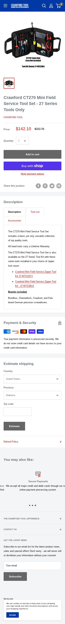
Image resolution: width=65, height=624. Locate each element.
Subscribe (15, 576)
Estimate (14, 426)
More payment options (32, 173)
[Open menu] (5, 5)
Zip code (8, 404)
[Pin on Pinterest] (45, 185)
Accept (12, 615)
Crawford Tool (13, 117)
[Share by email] (58, 185)
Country (8, 371)
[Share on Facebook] (38, 185)
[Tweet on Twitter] (52, 185)
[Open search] (44, 6)
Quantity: (9, 140)
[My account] (51, 6)
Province (9, 387)
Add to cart (32, 154)
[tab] (14, 211)
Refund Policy (11, 441)
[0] (58, 6)
